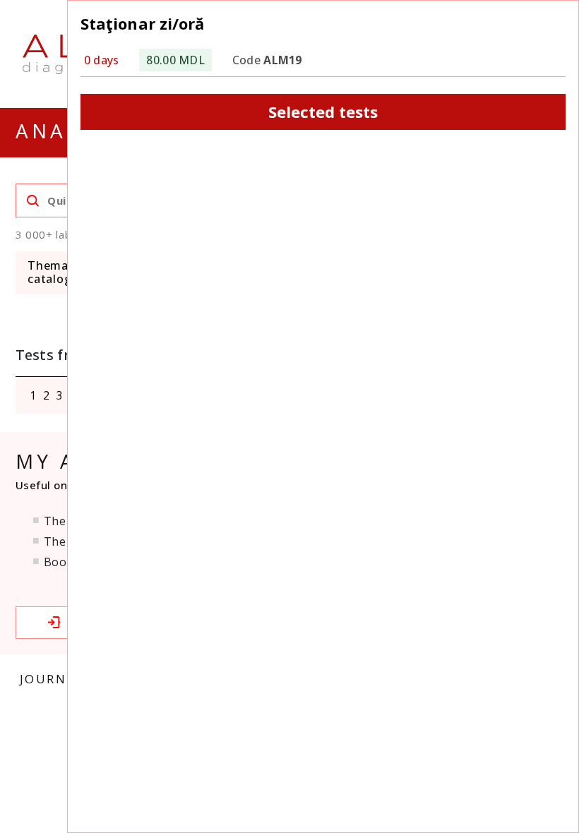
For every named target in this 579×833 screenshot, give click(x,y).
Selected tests (323, 111)
